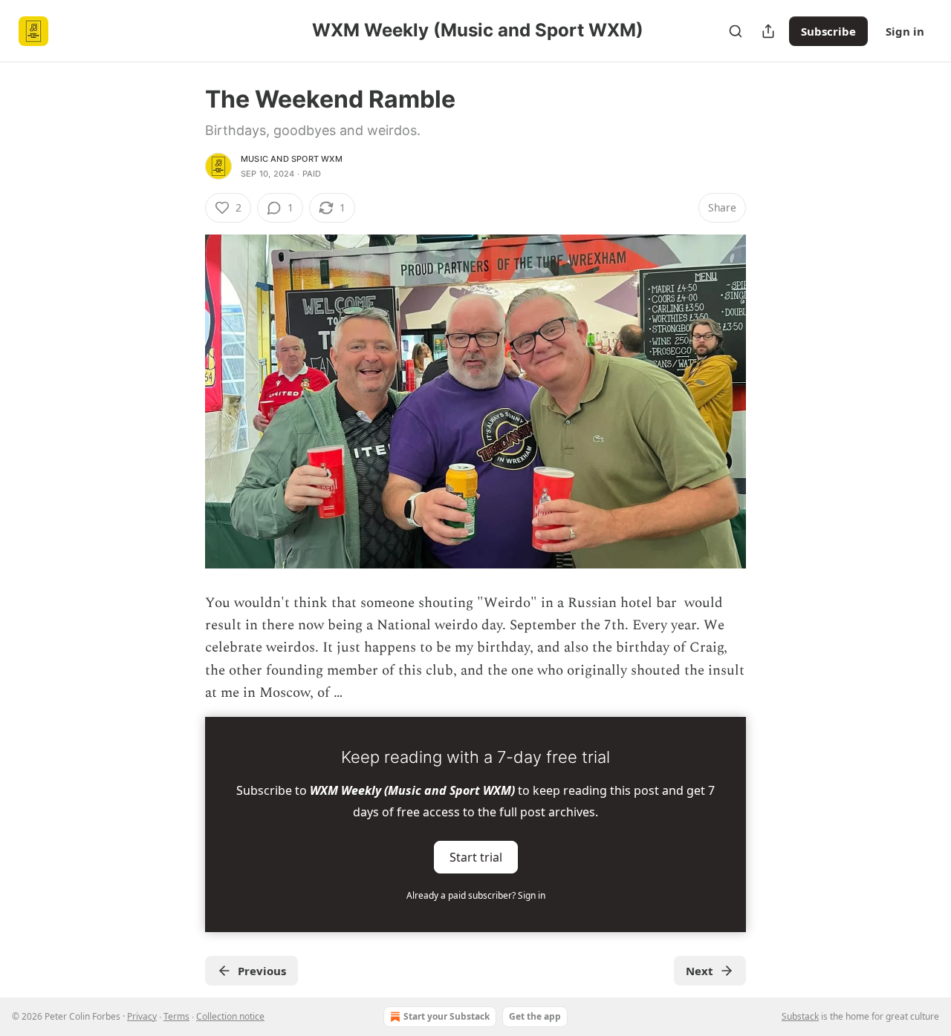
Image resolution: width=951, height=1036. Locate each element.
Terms (176, 1016)
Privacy (142, 1016)
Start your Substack (446, 1016)
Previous (262, 970)
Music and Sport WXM (292, 159)
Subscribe (828, 31)
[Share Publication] (768, 31)
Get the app (535, 1016)
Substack (800, 1016)
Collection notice (230, 1016)
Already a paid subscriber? (475, 895)
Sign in (905, 31)
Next (699, 970)
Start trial (475, 856)
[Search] (735, 31)
